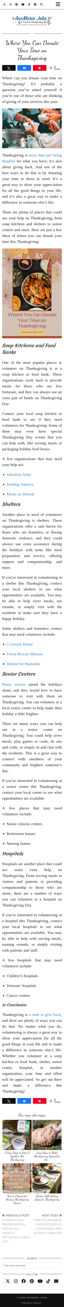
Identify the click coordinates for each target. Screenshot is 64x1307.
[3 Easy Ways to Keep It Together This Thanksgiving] (17, 1135)
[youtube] (40, 1281)
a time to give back (45, 1014)
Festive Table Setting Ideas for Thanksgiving (46, 1197)
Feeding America (20, 484)
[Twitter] (4, 4)
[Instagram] (10, 4)
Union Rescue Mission (25, 654)
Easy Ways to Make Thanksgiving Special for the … (47, 1156)
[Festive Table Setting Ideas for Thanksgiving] (47, 1178)
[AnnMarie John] (32, 16)
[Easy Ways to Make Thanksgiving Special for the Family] (47, 1135)
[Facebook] (35, 4)
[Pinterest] (16, 4)
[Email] (56, 1281)
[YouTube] (23, 4)
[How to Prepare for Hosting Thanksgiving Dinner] (17, 1178)
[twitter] (8, 1281)
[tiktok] (48, 1281)
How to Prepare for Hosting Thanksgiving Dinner (17, 1199)
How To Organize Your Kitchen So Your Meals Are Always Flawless (47, 1224)
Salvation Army (19, 474)
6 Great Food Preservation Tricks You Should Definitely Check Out (16, 1228)
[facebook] (24, 1281)
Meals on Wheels (20, 494)
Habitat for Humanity (23, 664)
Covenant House (20, 644)
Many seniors (14, 684)
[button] (59, 5)
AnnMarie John (36, 1297)
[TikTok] (29, 4)
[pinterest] (32, 1281)
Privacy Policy (32, 1303)
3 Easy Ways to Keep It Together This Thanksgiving (17, 1156)
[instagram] (16, 1281)
